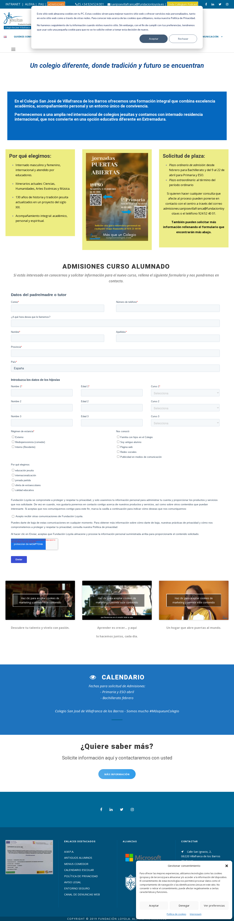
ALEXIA (30, 4)
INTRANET (12, 4)
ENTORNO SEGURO (77, 888)
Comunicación (209, 36)
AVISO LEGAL (72, 882)
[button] (227, 866)
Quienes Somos (24, 36)
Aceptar (153, 38)
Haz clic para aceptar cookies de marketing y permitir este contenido (40, 600)
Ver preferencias (214, 905)
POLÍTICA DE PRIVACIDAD (81, 876)
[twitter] (220, 4)
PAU (41, 4)
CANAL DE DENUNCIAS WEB (82, 894)
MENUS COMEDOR (76, 864)
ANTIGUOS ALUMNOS (78, 857)
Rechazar (183, 38)
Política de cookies (176, 914)
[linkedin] (213, 4)
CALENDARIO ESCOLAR (79, 870)
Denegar (184, 905)
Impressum (195, 914)
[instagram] (227, 4)
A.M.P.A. (69, 851)
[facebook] (206, 4)
